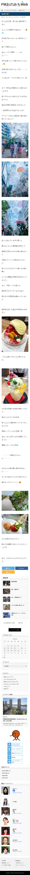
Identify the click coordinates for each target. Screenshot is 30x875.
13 (15, 648)
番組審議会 (17, 860)
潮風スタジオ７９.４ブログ (9, 681)
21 (18, 650)
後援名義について (6, 862)
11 (8, 648)
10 (4, 648)
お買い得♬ (20, 622)
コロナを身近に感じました (17, 605)
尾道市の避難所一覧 (6, 770)
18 (8, 650)
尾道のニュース (7, 676)
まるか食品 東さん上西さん (9, 623)
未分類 (5, 688)
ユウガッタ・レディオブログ (13, 17)
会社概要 (4, 860)
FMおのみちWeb (14, 872)
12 (11, 648)
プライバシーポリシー (20, 865)
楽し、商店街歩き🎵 (16, 597)
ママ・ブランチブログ (8, 679)
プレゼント (6, 686)
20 (15, 650)
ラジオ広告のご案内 (6, 865)
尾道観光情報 (5, 775)
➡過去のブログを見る (17, 792)
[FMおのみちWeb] (14, 4)
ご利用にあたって (19, 862)
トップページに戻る (15, 629)
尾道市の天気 (5, 777)
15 (21, 648)
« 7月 (4, 657)
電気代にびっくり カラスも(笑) (18, 614)
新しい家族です (15, 589)
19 (11, 650)
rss (22, 2)
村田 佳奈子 (23, 17)
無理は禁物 (14, 581)
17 (4, 650)
